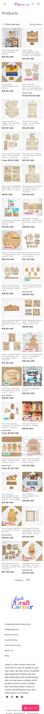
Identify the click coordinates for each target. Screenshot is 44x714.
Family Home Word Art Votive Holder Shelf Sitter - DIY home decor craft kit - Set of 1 (11, 287)
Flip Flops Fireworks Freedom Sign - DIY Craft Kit (11, 669)
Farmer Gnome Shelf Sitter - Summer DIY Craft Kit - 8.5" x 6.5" (12, 530)
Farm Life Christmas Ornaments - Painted (30, 424)
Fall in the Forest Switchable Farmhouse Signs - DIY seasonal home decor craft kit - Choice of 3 (32, 87)
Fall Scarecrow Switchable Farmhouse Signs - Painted (11, 222)
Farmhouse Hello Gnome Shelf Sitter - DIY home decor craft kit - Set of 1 (31, 565)
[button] (4, 4)
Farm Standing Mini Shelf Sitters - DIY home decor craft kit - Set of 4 (11, 460)
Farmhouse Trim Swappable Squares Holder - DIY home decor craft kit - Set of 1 (32, 601)
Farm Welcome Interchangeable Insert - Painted (31, 495)
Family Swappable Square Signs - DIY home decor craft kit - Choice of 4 (32, 322)
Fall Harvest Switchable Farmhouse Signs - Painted (10, 52)
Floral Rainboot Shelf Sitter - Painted (31, 655)
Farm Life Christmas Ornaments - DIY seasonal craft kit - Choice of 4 (11, 425)
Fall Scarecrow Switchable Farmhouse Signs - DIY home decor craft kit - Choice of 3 (32, 188)
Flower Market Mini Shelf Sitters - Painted (11, 704)
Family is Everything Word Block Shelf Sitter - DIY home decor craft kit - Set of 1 (11, 323)
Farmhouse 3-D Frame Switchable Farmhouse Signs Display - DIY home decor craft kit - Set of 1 (31, 531)
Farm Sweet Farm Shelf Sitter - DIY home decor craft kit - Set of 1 (31, 460)
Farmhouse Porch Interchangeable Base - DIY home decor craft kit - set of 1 (11, 601)
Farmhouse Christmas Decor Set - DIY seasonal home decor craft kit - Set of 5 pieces (11, 566)
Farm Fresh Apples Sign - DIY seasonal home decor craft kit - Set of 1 (11, 390)
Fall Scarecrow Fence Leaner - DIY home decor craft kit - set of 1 (31, 123)
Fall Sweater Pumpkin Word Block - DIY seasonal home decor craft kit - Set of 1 (31, 221)
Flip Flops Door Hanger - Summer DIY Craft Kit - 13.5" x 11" (31, 634)
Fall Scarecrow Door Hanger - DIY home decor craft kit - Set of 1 (11, 123)
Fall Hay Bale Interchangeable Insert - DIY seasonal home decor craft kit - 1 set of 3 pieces (31, 53)
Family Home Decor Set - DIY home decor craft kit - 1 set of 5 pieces (31, 254)
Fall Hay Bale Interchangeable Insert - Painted (10, 86)
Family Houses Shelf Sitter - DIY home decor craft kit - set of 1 (32, 286)
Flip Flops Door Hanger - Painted (11, 633)
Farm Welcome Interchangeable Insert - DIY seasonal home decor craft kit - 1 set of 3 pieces (11, 496)
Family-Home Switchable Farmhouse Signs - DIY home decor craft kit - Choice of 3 (11, 357)
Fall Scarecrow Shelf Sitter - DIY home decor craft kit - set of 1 (32, 155)
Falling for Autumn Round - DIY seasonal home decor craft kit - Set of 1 (11, 254)
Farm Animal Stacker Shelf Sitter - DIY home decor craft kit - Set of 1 (32, 356)
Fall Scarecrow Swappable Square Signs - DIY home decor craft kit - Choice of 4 (11, 188)
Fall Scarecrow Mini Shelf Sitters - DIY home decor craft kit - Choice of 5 (11, 155)
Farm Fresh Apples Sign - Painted (31, 389)
